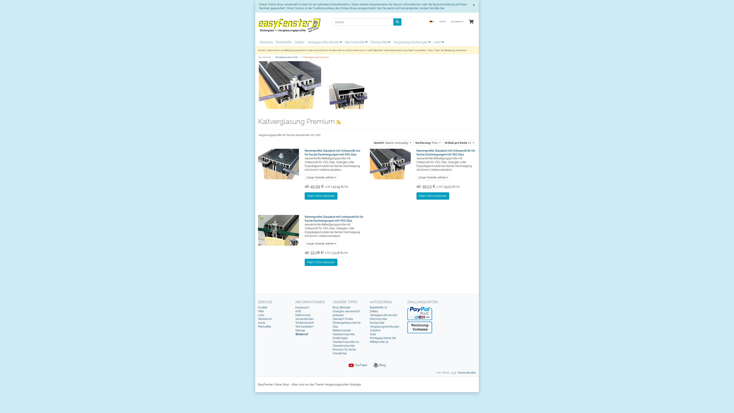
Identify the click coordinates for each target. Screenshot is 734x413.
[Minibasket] (471, 21)
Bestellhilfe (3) (378, 307)
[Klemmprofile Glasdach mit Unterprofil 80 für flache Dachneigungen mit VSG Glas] (390, 163)
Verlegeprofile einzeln (323, 42)
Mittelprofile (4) (379, 341)
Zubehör (375, 330)
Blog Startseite (341, 307)
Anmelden (456, 21)
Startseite (266, 42)
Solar (373, 334)
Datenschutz (303, 315)
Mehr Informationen (321, 196)
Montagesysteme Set (383, 338)
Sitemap (300, 330)
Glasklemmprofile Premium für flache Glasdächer (344, 349)
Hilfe (261, 311)
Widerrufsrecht (304, 322)
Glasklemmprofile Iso (346, 341)
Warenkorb (265, 318)
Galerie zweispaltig (391, 142)
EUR (442, 21)
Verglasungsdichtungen (411, 42)
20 (458, 142)
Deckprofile (379, 42)
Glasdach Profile (343, 318)
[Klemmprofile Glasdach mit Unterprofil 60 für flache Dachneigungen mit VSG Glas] (278, 230)
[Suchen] (397, 22)
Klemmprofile (355, 42)
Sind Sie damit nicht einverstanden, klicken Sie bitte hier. (411, 8)
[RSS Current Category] (339, 122)
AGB (298, 311)
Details (299, 42)
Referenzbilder (342, 330)
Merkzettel (264, 326)
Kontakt (262, 307)
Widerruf (301, 334)
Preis (426, 142)
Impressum (302, 307)
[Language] (432, 22)
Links (261, 315)
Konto (262, 322)
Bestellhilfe (284, 42)
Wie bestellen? (304, 326)
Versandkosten (304, 318)
